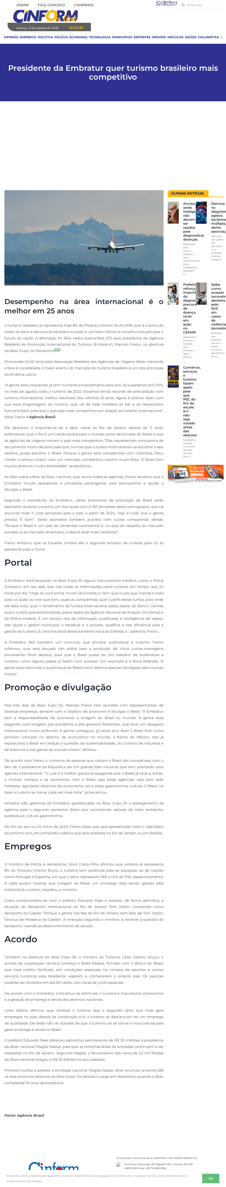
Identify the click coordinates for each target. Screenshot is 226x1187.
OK (211, 1178)
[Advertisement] (113, 148)
